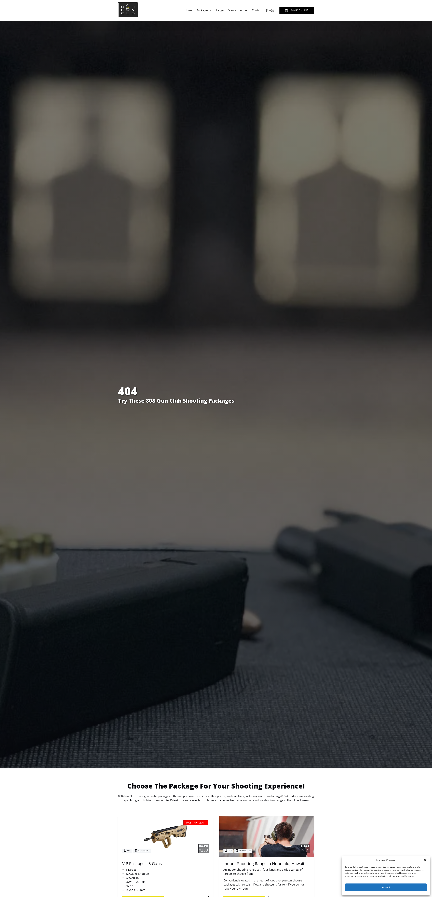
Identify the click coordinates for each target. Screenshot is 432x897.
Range (220, 10)
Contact (257, 10)
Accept (386, 887)
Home (188, 10)
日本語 (270, 10)
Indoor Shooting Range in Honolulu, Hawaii (263, 863)
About (244, 10)
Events (232, 10)
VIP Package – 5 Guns (142, 863)
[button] (425, 860)
